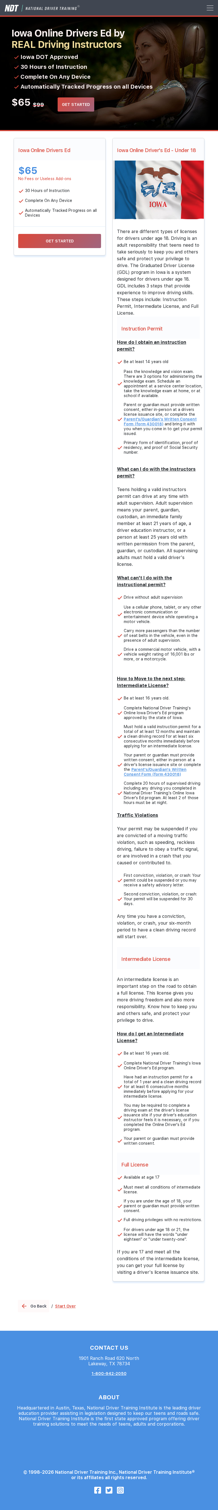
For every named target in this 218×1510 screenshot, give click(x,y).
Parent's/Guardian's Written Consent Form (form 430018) (160, 421)
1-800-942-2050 (109, 1373)
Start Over (65, 1306)
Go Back (33, 1306)
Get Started (76, 104)
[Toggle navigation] (210, 8)
